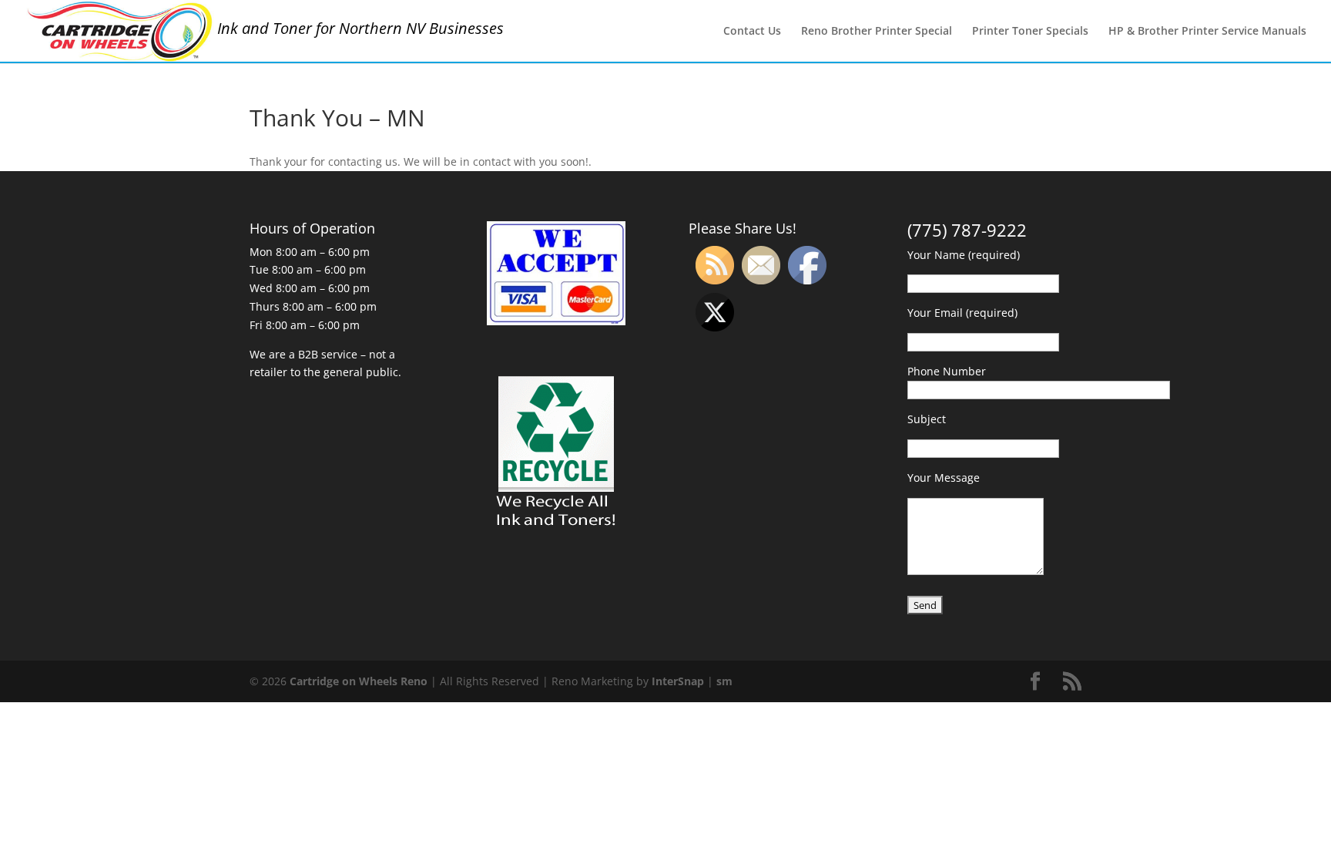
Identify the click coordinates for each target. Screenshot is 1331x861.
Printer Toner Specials (1030, 31)
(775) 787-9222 (967, 229)
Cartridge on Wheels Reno (358, 681)
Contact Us (752, 31)
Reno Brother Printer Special (876, 31)
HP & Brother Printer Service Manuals (1207, 31)
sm (724, 681)
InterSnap (678, 681)
